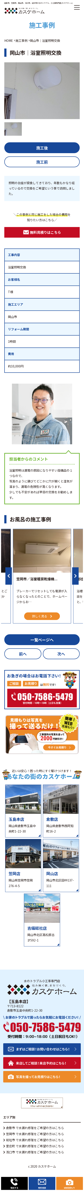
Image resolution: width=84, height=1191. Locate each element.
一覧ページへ (42, 640)
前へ (23, 654)
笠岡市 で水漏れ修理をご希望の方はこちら (35, 1134)
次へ (61, 654)
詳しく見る (39, 616)
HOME (8, 40)
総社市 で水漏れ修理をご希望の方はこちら (35, 1140)
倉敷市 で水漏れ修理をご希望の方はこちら (35, 1128)
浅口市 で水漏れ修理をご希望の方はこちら (35, 1152)
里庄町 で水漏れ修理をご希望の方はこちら (35, 1146)
